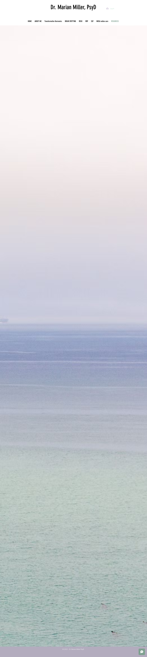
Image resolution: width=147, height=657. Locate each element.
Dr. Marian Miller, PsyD (73, 7)
